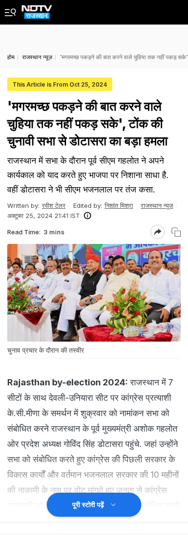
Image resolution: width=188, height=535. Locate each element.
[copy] (176, 232)
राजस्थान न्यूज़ (157, 205)
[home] (37, 9)
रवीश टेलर (54, 205)
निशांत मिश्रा (119, 205)
